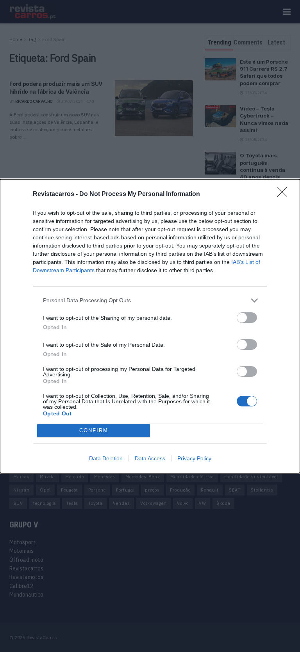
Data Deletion (106, 458)
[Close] (284, 194)
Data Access (150, 458)
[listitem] (150, 300)
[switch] (247, 317)
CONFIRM (93, 430)
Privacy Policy (194, 458)
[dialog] (150, 326)
